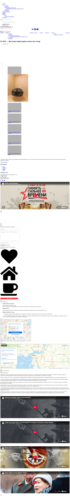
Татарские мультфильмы (9, 16)
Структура (7, 6)
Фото (6, 15)
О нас (4, 4)
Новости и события (6, 11)
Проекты (4, 13)
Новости (4, 168)
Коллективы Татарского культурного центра (15, 8)
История (6, 5)
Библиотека (7, 9)
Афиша (4, 12)
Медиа (4, 14)
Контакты (4, 17)
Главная (4, 3)
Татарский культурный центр (10, 7)
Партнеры (7, 10)
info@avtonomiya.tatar (5, 25)
